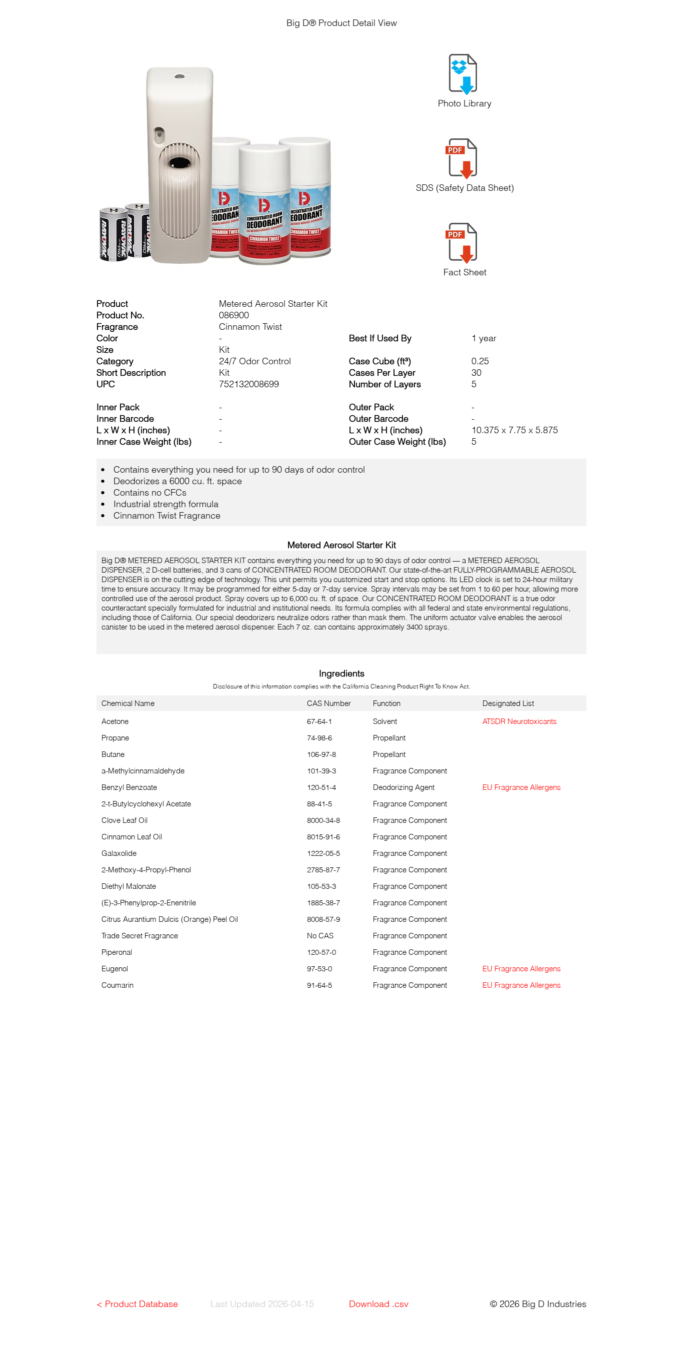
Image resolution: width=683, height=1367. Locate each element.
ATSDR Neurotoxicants (519, 721)
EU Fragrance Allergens (521, 787)
